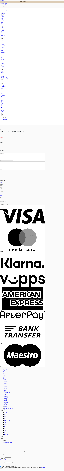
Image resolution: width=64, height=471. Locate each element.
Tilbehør (4, 405)
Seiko (3, 380)
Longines (4, 376)
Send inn (1, 169)
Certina (4, 372)
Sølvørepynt (5, 390)
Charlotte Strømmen (6, 413)
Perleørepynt (5, 393)
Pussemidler (5, 406)
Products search (4, 122)
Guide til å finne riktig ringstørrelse (8, 408)
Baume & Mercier (5, 369)
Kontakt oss (1, 196)
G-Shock (4, 375)
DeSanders (5, 427)
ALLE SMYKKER (5, 383)
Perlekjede (5, 398)
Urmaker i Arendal (5, 119)
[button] (1, 5)
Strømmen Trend (6, 421)
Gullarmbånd (5, 400)
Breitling (4, 370)
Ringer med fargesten (6, 387)
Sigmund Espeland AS (7, 420)
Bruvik (5, 425)
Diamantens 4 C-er (6, 409)
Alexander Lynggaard (6, 411)
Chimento (5, 414)
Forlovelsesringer (6, 388)
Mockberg (5, 431)
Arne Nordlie (5, 412)
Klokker (4, 423)
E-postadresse (3, 462)
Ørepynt (4, 389)
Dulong (5, 415)
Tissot (5, 433)
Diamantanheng (6, 396)
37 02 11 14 (2, 182)
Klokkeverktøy (4, 382)
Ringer (3, 384)
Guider (3, 407)
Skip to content (2, 0)
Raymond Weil (4, 379)
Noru (4, 418)
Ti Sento (5, 422)
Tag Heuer (4, 378)
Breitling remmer (5, 381)
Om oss (1, 195)
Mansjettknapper (6, 402)
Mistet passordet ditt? (3, 459)
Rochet (1, 129)
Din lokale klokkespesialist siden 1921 (7, 442)
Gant (3, 374)
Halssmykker (4, 394)
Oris (3, 377)
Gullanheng (5, 395)
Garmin (5, 429)
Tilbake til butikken (3, 17)
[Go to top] (0, 366)
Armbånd (5, 403)
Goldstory (5, 416)
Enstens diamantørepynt (7, 392)
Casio (3, 371)
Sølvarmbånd (5, 399)
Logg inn (4, 458)
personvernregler (43, 467)
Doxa (3, 373)
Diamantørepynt (6, 391)
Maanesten (5, 417)
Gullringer (5, 385)
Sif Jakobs (5, 419)
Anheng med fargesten (7, 397)
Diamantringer (6, 386)
